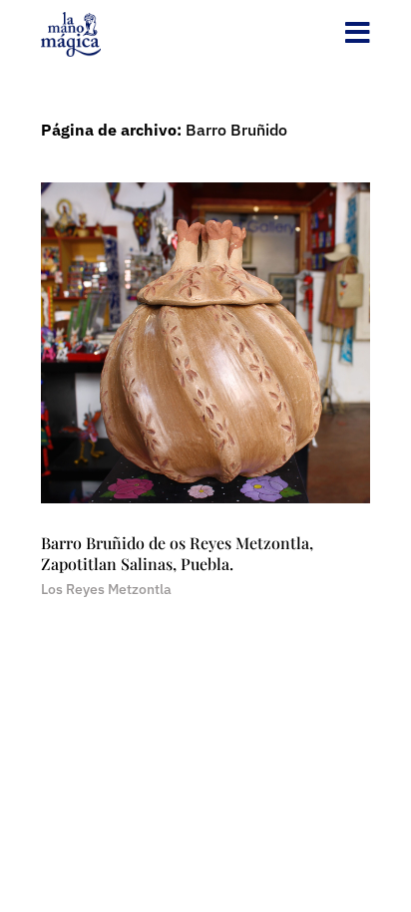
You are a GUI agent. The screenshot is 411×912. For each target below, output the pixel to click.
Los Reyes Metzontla (106, 589)
